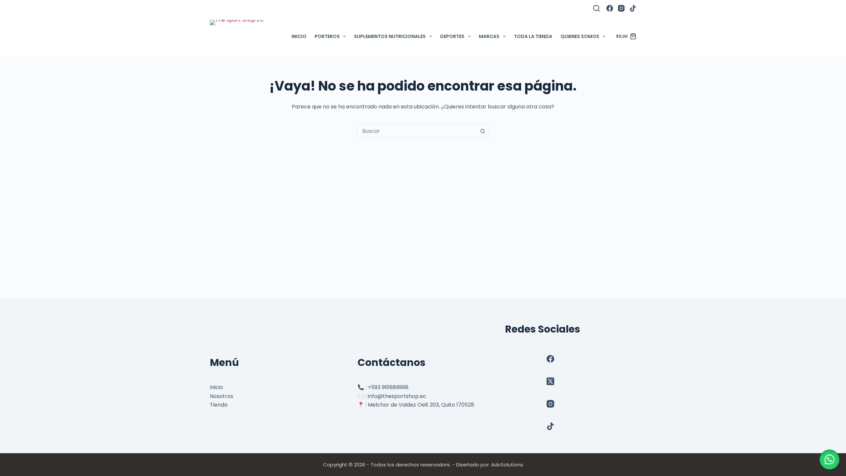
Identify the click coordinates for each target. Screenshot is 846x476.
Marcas (489, 36)
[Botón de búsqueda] (482, 131)
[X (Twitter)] (550, 381)
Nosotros (221, 396)
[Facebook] (609, 8)
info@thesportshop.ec (397, 396)
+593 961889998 (388, 387)
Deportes (452, 36)
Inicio (298, 36)
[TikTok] (633, 8)
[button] (829, 459)
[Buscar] (596, 8)
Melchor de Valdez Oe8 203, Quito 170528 (421, 405)
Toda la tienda (533, 36)
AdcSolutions (507, 464)
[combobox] (416, 131)
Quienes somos (579, 36)
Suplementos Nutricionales (390, 36)
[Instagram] (621, 8)
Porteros (327, 36)
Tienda (218, 405)
